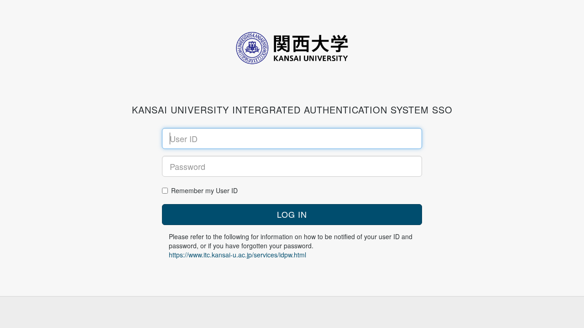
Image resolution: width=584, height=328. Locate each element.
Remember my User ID (204, 190)
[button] (292, 214)
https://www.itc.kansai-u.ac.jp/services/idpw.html (237, 254)
